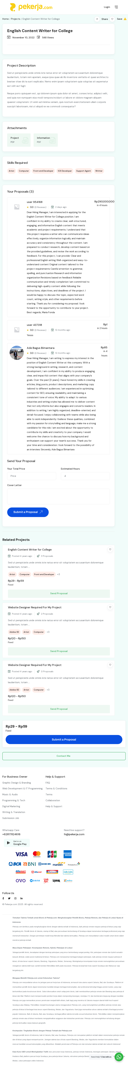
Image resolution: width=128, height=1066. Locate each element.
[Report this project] (125, 19)
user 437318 (34, 325)
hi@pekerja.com (74, 834)
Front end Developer (43, 171)
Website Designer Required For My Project (35, 607)
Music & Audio (10, 794)
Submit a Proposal (25, 512)
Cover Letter (14, 485)
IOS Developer (65, 171)
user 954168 (34, 202)
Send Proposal (59, 593)
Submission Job (10, 818)
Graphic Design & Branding (16, 782)
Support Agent (83, 171)
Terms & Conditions (56, 788)
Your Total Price (16, 468)
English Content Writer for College (30, 549)
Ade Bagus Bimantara (40, 348)
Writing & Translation (13, 812)
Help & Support (54, 806)
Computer (24, 171)
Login (107, 7)
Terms (49, 794)
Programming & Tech (13, 800)
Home (5, 19)
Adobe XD (14, 632)
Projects (15, 19)
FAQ (48, 782)
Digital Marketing (11, 806)
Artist (11, 171)
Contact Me (63, 756)
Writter (99, 171)
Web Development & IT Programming (22, 788)
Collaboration (53, 800)
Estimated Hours (70, 468)
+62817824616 (11, 834)
